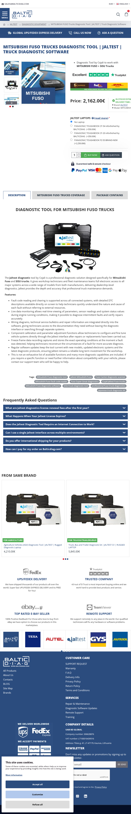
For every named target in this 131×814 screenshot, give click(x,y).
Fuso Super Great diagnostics (85, 381)
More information (14, 775)
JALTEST (13, 24)
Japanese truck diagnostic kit (111, 390)
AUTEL (55, 648)
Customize (37, 794)
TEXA (32, 648)
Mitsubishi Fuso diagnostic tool (52, 377)
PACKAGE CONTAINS (109, 195)
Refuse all (37, 804)
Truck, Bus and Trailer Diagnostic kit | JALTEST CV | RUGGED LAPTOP (97, 546)
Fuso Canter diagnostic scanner (110, 377)
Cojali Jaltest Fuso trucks (113, 381)
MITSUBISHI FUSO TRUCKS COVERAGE (61, 195)
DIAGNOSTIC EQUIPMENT (34, 24)
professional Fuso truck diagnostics (108, 385)
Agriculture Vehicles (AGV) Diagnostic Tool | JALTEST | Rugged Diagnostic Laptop (33, 546)
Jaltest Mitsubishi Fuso (81, 377)
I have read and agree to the (88, 787)
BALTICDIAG (11, 648)
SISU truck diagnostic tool (76, 385)
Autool (120, 648)
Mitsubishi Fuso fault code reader (51, 381)
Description (16, 195)
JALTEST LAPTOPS (89, 118)
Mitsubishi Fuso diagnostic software (43, 385)
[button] (25, 83)
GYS (98, 648)
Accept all (37, 784)
